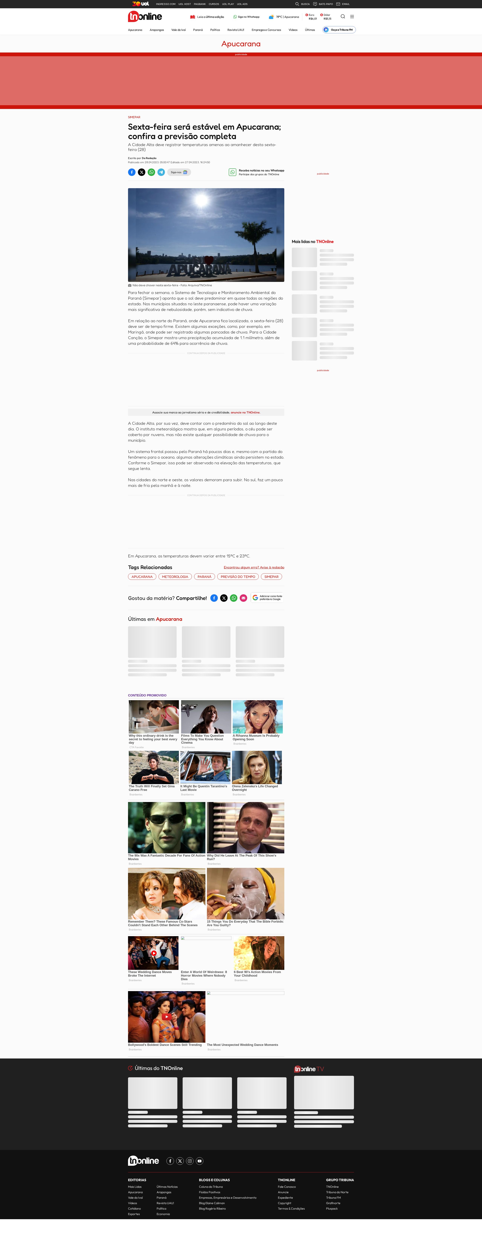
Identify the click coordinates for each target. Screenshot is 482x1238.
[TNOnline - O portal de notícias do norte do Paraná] (145, 17)
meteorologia (175, 576)
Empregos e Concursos (266, 30)
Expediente (285, 1197)
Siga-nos (176, 172)
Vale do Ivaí (178, 30)
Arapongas (157, 30)
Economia (163, 1214)
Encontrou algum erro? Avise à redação (254, 567)
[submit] (343, 16)
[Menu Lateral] (352, 17)
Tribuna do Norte (337, 1192)
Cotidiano (134, 1208)
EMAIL (346, 4)
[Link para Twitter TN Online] (180, 1161)
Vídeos (293, 30)
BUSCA (305, 4)
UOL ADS (242, 4)
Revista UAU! (235, 30)
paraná (204, 576)
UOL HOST (184, 4)
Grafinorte (333, 1203)
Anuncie (283, 1192)
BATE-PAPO (326, 4)
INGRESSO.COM (165, 4)
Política (215, 30)
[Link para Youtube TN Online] (199, 1161)
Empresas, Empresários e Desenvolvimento (227, 1197)
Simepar (271, 576)
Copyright (284, 1203)
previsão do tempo (238, 576)
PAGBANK (200, 4)
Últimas (310, 30)
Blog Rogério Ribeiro (212, 1208)
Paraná (198, 30)
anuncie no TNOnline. (245, 412)
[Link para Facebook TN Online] (170, 1161)
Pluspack (332, 1208)
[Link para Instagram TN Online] (190, 1161)
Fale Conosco (287, 1187)
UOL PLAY (228, 4)
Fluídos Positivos (209, 1192)
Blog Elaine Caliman (212, 1203)
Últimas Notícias (167, 1187)
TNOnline (332, 1187)
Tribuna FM (333, 1197)
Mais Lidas (135, 1187)
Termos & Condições (291, 1208)
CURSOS (214, 4)
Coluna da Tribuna (211, 1187)
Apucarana (135, 30)
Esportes (134, 1214)
